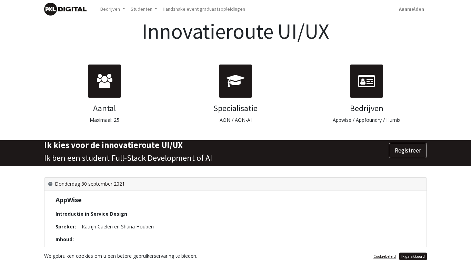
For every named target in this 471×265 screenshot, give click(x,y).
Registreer (408, 150)
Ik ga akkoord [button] (413, 256)
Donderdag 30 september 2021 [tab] (90, 183)
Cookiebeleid (384, 256)
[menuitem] (204, 9)
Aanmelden (411, 9)
